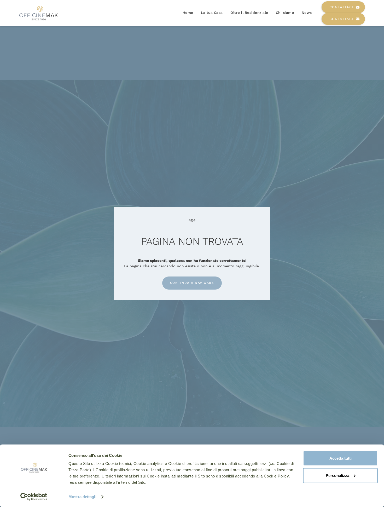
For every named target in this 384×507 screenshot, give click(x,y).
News (307, 12)
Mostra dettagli (82, 496)
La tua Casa (212, 12)
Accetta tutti (340, 458)
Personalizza (337, 475)
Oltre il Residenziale (249, 12)
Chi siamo (285, 12)
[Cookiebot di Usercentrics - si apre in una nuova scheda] (34, 497)
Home (188, 12)
